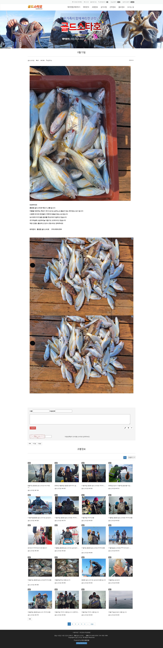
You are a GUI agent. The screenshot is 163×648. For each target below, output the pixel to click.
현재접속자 (103, 2)
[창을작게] (131, 428)
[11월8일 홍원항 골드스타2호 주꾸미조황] (120, 505)
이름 (31, 411)
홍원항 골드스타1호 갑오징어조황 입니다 (94, 580)
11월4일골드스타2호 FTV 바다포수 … (119, 548)
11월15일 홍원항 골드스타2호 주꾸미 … (66, 518)
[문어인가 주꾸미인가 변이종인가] (40, 535)
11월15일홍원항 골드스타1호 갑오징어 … (40, 518)
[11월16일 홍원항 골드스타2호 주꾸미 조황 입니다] (94, 473)
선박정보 (113, 7)
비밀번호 (52, 411)
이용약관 (75, 632)
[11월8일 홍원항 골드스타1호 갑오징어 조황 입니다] (67, 535)
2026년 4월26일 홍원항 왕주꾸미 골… (66, 485)
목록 (30, 443)
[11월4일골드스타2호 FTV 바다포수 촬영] (120, 535)
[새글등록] (125, 428)
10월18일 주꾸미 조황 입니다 (90, 612)
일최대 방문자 (126, 2)
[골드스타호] (34, 7)
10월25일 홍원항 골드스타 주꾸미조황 (39, 612)
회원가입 (94, 2)
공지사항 (104, 7)
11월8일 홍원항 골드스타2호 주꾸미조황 (120, 518)
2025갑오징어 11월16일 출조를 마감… (119, 485)
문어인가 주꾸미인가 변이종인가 (37, 548)
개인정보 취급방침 (84, 632)
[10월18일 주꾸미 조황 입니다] (94, 599)
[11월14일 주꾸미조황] (94, 505)
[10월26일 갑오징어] (120, 567)
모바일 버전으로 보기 (81, 643)
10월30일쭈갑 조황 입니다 (62, 580)
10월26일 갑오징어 (114, 580)
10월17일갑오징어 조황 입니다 (117, 612)
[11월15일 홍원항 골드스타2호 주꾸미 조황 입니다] (67, 505)
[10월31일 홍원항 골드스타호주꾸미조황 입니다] (40, 567)
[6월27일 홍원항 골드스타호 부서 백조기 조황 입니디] (40, 473)
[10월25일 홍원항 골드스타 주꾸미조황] (40, 599)
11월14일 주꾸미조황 (88, 518)
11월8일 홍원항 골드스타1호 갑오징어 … (67, 548)
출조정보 (121, 7)
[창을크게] (128, 428)
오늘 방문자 (113, 2)
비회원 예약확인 (78, 2)
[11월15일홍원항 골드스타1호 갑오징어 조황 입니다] (40, 505)
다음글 (39, 443)
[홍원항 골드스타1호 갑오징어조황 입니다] (94, 567)
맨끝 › (92, 624)
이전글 (34, 443)
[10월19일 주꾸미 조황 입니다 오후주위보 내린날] (67, 599)
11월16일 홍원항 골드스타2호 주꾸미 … (93, 485)
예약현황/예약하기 (73, 7)
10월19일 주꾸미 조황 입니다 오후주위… (67, 612)
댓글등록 (33, 428)
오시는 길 (130, 7)
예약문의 (86, 7)
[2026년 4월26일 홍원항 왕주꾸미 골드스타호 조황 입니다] (67, 473)
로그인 (87, 2)
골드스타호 (31, 60)
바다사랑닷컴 (85, 640)
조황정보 (95, 7)
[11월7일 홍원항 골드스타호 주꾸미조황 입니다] (94, 535)
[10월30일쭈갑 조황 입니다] (67, 567)
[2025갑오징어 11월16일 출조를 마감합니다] (120, 473)
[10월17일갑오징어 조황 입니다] (120, 599)
